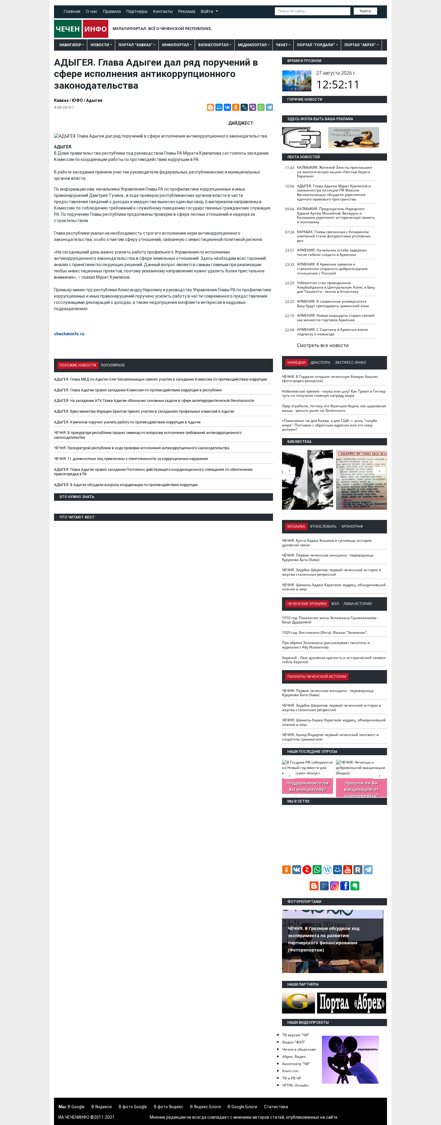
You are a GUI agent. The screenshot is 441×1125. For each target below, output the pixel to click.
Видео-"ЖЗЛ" (293, 1042)
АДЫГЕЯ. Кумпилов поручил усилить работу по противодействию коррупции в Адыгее (127, 422)
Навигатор (70, 44)
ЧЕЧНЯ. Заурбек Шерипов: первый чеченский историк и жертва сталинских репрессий (331, 572)
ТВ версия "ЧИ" (295, 1034)
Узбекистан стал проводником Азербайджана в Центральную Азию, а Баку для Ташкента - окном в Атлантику (336, 287)
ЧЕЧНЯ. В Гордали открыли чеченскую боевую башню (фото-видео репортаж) (330, 379)
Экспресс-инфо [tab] (350, 362)
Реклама (186, 11)
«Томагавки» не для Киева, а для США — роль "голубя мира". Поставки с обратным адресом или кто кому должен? (329, 425)
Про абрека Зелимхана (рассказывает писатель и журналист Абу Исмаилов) (326, 645)
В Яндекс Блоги (205, 1106)
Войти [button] (207, 11)
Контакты (163, 11)
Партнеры (137, 11)
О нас (92, 11)
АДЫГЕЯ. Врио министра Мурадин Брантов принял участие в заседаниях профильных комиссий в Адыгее (144, 411)
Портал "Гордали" (316, 44)
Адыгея (94, 100)
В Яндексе (102, 1106)
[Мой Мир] (219, 107)
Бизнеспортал (213, 44)
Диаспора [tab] (320, 362)
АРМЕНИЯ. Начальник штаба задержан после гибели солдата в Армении (332, 252)
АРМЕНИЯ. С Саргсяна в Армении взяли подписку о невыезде (332, 332)
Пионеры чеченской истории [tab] (316, 676)
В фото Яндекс (168, 1106)
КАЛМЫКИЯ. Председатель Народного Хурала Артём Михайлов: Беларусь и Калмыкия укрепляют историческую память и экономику (336, 215)
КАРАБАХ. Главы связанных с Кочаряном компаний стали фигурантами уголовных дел (333, 236)
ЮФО (77, 100)
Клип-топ (290, 1070)
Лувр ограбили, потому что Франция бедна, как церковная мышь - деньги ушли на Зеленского (334, 408)
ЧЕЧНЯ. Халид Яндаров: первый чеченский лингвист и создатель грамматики (330, 737)
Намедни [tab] (296, 362)
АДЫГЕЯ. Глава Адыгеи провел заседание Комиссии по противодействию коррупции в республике (138, 390)
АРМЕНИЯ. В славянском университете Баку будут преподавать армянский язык (333, 303)
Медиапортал (252, 44)
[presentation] (380, 470)
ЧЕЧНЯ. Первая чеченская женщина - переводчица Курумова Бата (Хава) (328, 557)
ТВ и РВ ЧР (291, 1078)
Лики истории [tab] (358, 603)
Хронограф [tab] (352, 526)
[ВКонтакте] (227, 107)
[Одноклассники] (235, 107)
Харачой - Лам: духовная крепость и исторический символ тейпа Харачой (334, 660)
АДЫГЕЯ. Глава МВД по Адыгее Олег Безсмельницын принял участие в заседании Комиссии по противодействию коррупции (160, 379)
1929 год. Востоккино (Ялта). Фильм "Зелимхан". (325, 632)
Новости (100, 44)
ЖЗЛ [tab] (335, 603)
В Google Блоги (242, 1106)
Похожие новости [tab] (77, 365)
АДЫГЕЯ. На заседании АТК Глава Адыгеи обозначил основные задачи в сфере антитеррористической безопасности (154, 401)
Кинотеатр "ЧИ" (296, 1063)
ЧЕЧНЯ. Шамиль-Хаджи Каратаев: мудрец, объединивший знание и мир (334, 587)
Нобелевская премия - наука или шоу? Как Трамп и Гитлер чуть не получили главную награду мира (334, 393)
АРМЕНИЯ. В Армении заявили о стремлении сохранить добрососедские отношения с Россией (332, 268)
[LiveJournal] (244, 107)
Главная (72, 11)
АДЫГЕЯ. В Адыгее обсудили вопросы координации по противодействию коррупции (126, 485)
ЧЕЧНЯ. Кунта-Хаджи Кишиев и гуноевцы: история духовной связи (327, 543)
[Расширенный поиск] (381, 10)
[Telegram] (269, 107)
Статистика (276, 1106)
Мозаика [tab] (296, 526)
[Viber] (252, 107)
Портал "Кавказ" (135, 44)
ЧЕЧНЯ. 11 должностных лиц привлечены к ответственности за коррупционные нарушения (131, 459)
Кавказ (61, 100)
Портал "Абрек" (360, 44)
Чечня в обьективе (299, 1049)
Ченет (282, 44)
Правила (112, 11)
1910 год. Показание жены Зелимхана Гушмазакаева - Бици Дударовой (330, 620)
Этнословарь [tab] (323, 526)
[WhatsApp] (261, 107)
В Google (76, 1106)
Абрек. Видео (294, 1056)
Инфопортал (175, 44)
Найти (365, 10)
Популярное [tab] (113, 365)
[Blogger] (210, 107)
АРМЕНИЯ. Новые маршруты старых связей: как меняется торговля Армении (336, 317)
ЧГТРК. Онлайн (295, 1085)
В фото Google (133, 1106)
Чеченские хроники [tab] (306, 603)
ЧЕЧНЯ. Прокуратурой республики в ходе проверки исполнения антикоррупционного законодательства (141, 448)
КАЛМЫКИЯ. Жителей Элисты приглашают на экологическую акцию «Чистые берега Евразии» (335, 172)
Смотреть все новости (323, 345)
